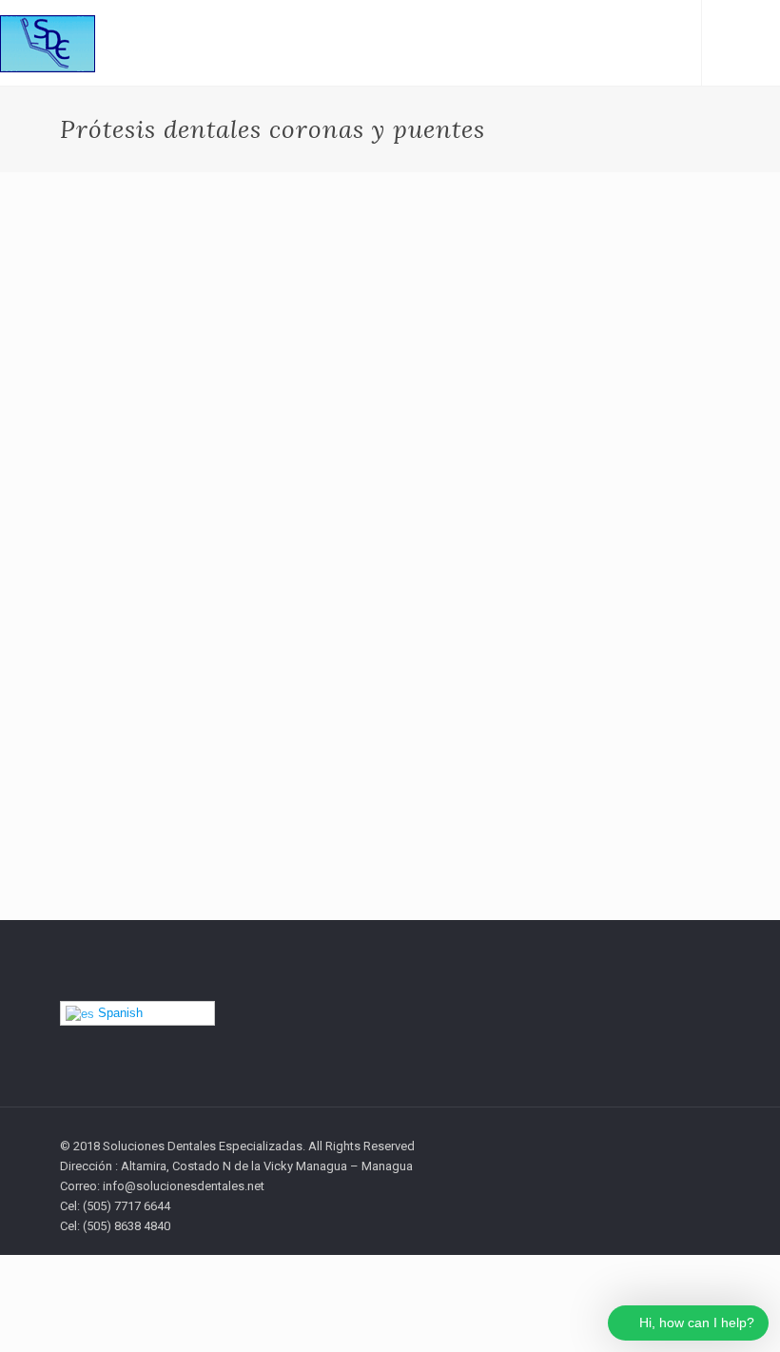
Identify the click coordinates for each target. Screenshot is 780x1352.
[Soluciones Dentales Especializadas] (47, 43)
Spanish (118, 1013)
